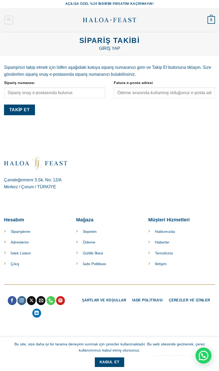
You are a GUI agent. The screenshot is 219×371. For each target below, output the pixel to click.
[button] (9, 20)
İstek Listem (21, 253)
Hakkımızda (165, 231)
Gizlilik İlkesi (93, 253)
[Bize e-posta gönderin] (41, 300)
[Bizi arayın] (50, 300)
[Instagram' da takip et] (21, 300)
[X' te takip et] (31, 300)
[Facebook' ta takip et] (12, 300)
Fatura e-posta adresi (133, 83)
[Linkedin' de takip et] (36, 313)
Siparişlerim (20, 231)
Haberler (162, 242)
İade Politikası (94, 264)
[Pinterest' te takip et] (60, 300)
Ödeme (89, 242)
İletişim (161, 264)
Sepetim (90, 231)
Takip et (19, 109)
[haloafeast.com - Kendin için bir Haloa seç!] (109, 20)
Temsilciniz (164, 253)
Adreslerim (20, 242)
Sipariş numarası (19, 83)
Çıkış (15, 264)
